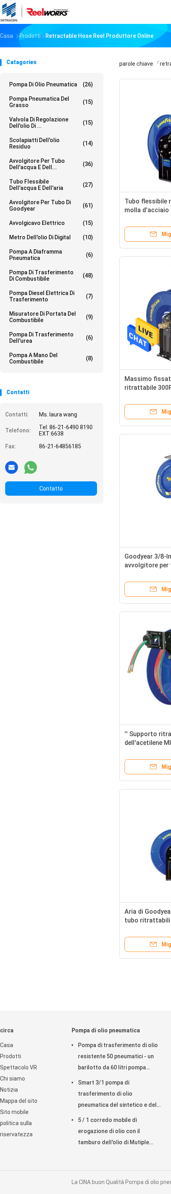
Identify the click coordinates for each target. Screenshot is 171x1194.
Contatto (51, 488)
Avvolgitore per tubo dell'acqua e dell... (51, 164)
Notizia (9, 1090)
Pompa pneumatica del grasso (51, 102)
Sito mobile (14, 1112)
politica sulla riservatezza (16, 1128)
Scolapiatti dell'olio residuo (51, 143)
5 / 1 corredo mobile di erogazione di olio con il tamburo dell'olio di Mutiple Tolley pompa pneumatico (113, 1132)
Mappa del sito (18, 1101)
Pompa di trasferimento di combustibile (51, 275)
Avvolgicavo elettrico (51, 223)
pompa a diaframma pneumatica (51, 254)
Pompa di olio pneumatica (51, 84)
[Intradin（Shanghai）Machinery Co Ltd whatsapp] (30, 467)
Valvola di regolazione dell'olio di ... (51, 122)
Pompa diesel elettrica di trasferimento (51, 296)
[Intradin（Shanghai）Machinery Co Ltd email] (11, 467)
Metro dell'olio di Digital (51, 237)
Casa (6, 1045)
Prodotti (10, 1056)
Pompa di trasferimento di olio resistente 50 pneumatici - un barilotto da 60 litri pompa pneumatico (118, 1057)
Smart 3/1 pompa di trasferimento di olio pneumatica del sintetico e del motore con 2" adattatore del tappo (117, 1094)
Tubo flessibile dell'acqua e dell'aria (51, 184)
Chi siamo (12, 1078)
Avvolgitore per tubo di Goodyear (51, 205)
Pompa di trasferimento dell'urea (51, 337)
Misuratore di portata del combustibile (51, 317)
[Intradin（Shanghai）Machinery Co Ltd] (35, 11)
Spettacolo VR (18, 1067)
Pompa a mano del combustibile (51, 358)
